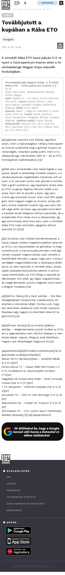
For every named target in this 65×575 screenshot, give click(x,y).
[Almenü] (17, 3)
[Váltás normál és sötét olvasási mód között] (26, 3)
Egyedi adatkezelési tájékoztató (25, 504)
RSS (9, 477)
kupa (30, 9)
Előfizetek (47, 3)
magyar (19, 9)
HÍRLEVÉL (11, 483)
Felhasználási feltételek (21, 497)
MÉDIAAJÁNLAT (14, 510)
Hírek (7, 15)
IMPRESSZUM (13, 490)
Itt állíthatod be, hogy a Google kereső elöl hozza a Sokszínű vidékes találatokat (36, 432)
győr (39, 9)
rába (48, 9)
